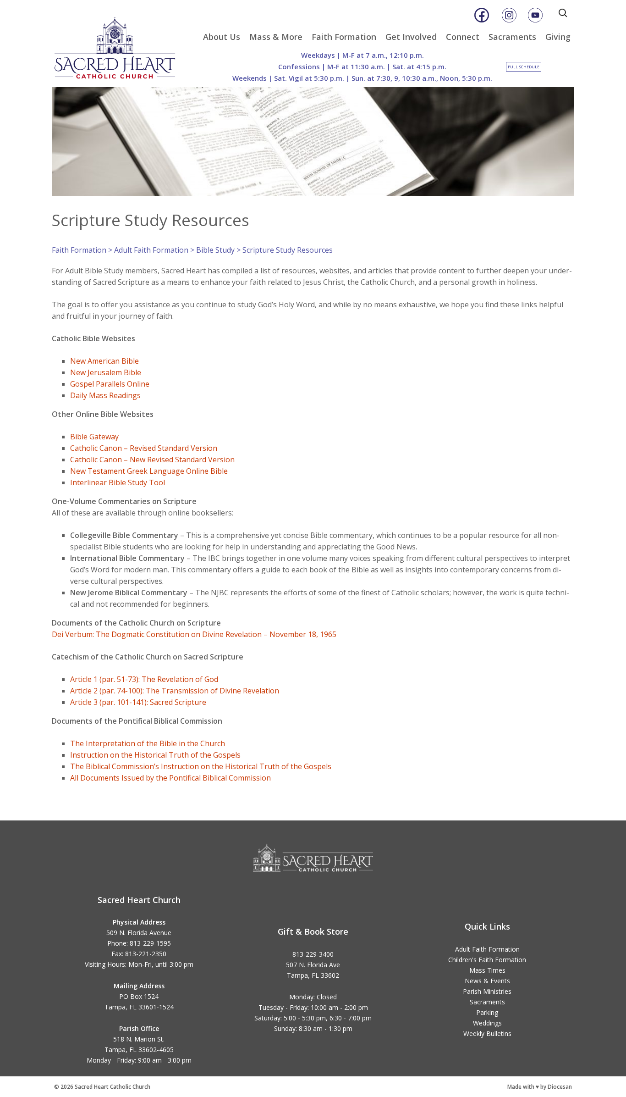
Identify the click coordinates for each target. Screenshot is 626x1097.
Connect (462, 36)
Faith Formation (344, 36)
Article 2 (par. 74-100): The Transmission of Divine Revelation (174, 691)
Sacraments (512, 36)
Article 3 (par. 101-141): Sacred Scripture (138, 702)
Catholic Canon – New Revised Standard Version (152, 459)
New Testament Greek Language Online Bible (149, 471)
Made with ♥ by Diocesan (539, 1087)
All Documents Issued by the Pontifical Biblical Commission (170, 778)
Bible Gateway (94, 437)
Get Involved (411, 36)
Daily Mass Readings (105, 395)
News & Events (487, 980)
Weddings (487, 1023)
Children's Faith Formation (487, 959)
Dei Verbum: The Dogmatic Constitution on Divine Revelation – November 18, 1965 (194, 634)
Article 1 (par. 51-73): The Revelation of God (144, 679)
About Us (221, 36)
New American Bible (105, 361)
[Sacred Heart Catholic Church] (121, 44)
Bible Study (215, 250)
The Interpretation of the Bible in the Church (147, 743)
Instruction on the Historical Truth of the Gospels (155, 755)
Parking (487, 1012)
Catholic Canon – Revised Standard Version (143, 448)
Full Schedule (523, 66)
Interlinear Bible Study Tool (117, 482)
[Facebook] (481, 15)
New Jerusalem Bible (105, 372)
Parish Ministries (487, 991)
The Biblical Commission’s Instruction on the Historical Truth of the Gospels (200, 766)
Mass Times (487, 970)
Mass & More (275, 36)
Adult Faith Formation (151, 250)
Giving (558, 36)
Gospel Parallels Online (109, 384)
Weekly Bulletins (487, 1033)
